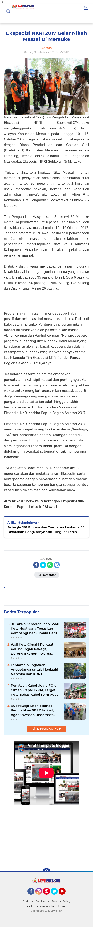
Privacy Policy (61, 901)
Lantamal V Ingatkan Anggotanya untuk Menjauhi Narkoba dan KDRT (34, 669)
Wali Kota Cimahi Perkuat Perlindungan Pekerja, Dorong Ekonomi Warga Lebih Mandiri (32, 649)
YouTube (65, 897)
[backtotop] (46, 872)
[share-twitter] (43, 565)
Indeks (62, 906)
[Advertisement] (46, 834)
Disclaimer (42, 901)
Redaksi (28, 901)
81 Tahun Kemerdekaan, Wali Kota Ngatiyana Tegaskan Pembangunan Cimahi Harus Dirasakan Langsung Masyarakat (35, 628)
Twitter (56, 897)
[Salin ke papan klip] (57, 565)
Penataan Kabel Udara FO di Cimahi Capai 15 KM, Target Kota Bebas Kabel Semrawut (34, 690)
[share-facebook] (36, 565)
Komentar (49, 575)
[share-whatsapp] (50, 565)
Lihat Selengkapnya (45, 728)
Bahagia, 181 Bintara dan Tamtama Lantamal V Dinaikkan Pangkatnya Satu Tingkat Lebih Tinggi (45, 529)
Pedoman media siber (41, 906)
